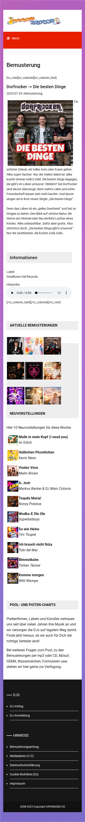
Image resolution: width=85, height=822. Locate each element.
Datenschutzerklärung (25, 765)
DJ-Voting (16, 706)
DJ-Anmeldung (20, 715)
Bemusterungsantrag (24, 746)
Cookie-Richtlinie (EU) (24, 774)
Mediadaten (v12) (22, 756)
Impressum (17, 783)
